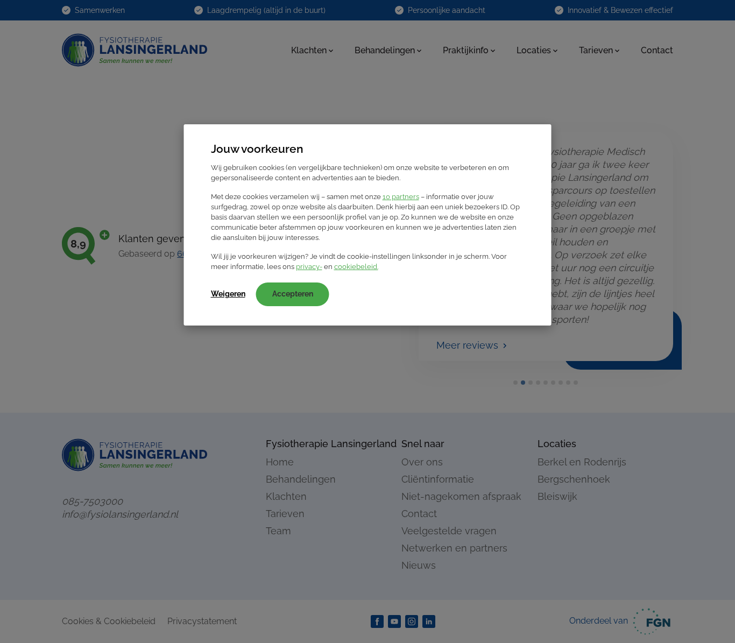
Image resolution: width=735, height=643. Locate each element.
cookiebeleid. (356, 267)
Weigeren (228, 293)
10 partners (401, 197)
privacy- (309, 267)
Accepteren (292, 293)
